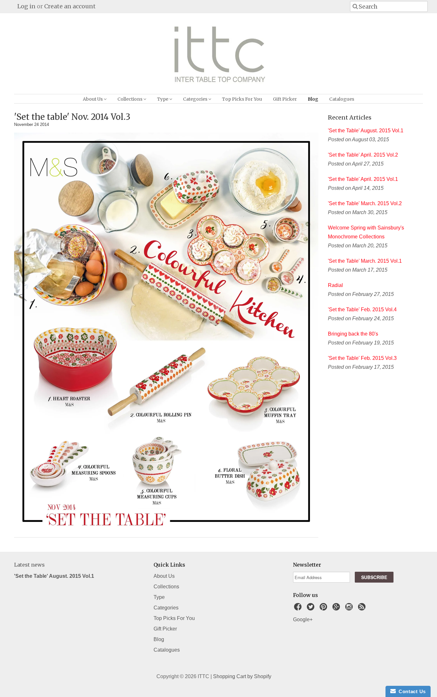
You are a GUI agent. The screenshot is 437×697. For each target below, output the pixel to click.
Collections (130, 99)
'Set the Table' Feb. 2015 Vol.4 (362, 309)
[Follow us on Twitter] (311, 608)
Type (163, 99)
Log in (26, 6)
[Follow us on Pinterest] (324, 608)
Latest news (29, 564)
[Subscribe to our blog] (363, 608)
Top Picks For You (242, 99)
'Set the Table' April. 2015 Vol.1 (363, 179)
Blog (313, 99)
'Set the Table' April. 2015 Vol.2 (363, 155)
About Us (93, 99)
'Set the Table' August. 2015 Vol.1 (365, 130)
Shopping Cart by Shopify (242, 676)
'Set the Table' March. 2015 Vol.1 (365, 261)
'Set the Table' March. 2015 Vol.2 (365, 203)
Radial (335, 285)
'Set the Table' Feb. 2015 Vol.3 (362, 358)
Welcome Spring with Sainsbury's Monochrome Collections (366, 232)
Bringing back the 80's (353, 334)
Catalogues (341, 99)
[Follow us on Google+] (337, 608)
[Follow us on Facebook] (299, 608)
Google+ (303, 619)
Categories (195, 99)
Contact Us (411, 691)
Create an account (70, 6)
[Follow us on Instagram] (350, 608)
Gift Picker (285, 99)
